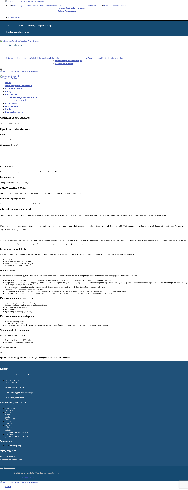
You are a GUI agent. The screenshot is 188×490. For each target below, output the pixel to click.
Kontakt (107, 5)
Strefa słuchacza (14, 17)
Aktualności (99, 5)
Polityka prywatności (7, 468)
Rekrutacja (57, 5)
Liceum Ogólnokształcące (23, 5)
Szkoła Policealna (41, 5)
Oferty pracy (15, 446)
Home (8, 486)
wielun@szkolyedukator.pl (11, 459)
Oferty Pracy (90, 5)
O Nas (10, 5)
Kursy (50, 5)
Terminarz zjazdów (118, 5)
